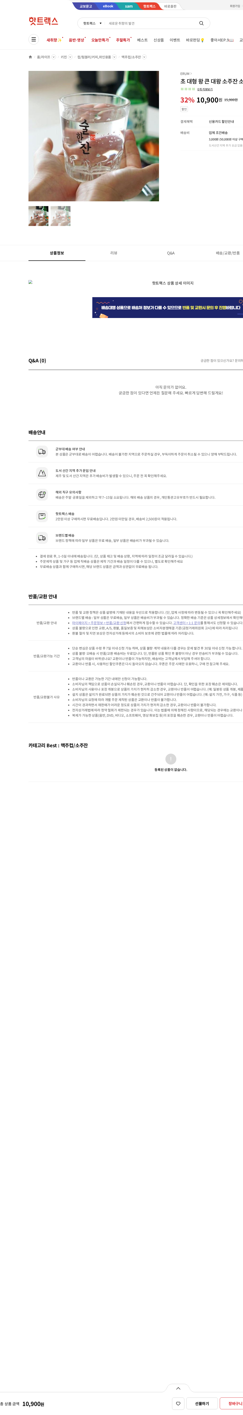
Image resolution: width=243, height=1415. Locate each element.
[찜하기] (178, 1403)
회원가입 (235, 6)
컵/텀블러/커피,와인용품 (94, 57)
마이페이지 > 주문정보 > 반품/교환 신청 (99, 622)
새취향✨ (54, 40)
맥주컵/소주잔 (131, 57)
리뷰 (113, 253)
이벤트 (175, 40)
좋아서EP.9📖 (222, 40)
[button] (196, 89)
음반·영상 (76, 40)
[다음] (160, 138)
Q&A (171, 253)
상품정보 (57, 253)
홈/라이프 (43, 57)
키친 (64, 57)
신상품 (159, 40)
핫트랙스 (89, 23)
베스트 (142, 40)
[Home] (30, 57)
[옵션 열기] (178, 1388)
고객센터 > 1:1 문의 (186, 622)
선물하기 (202, 1403)
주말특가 (123, 40)
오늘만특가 (100, 40)
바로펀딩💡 (195, 40)
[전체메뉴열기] (33, 39)
